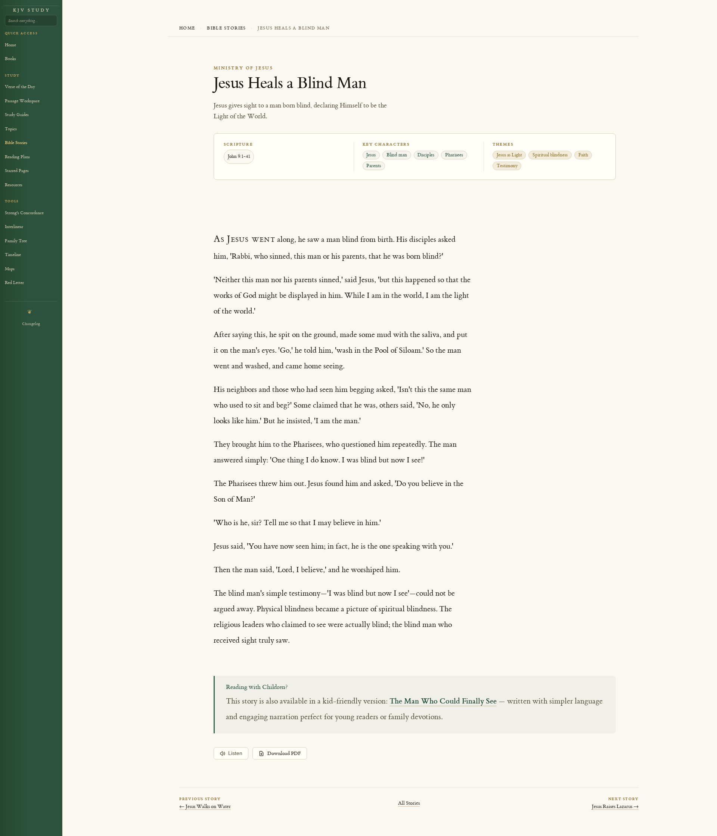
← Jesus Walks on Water (205, 806)
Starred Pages (17, 171)
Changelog (31, 323)
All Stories (409, 803)
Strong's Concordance (24, 213)
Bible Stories (226, 28)
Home (187, 28)
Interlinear (14, 227)
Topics (11, 129)
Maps (10, 269)
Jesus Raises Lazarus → (615, 806)
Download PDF (284, 754)
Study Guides (17, 115)
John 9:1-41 (239, 156)
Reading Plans (17, 157)
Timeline (13, 255)
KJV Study (31, 10)
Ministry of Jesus (243, 68)
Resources (13, 185)
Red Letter (14, 283)
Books (10, 59)
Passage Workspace (22, 101)
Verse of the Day (20, 87)
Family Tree (16, 241)
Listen (235, 753)
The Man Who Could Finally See (443, 701)
